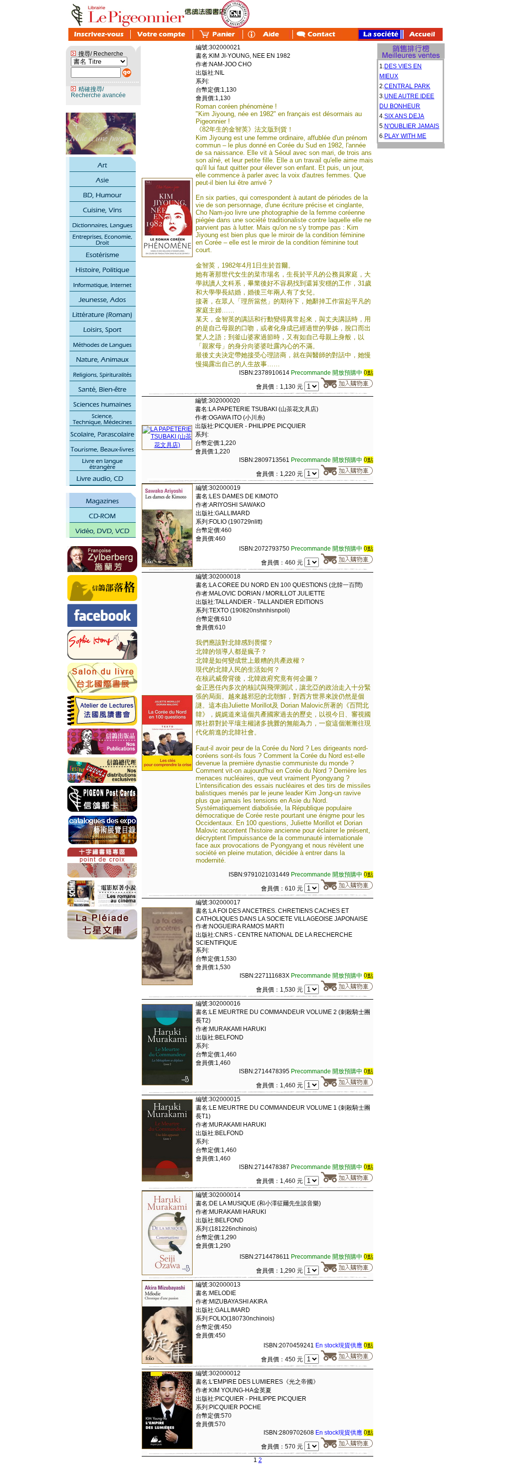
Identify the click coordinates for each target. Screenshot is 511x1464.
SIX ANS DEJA (404, 116)
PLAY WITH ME (405, 136)
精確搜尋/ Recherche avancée (98, 92)
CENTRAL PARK (407, 86)
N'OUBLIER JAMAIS (411, 126)
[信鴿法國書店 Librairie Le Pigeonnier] (102, 624)
